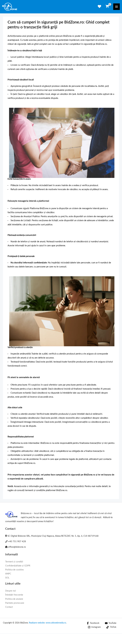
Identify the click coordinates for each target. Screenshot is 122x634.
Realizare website (36, 623)
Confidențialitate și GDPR (17, 566)
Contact (9, 607)
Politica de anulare (14, 599)
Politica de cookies (14, 570)
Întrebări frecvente (14, 595)
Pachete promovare (14, 603)
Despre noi (10, 591)
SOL (7, 578)
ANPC (8, 574)
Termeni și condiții (14, 562)
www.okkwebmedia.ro (56, 623)
